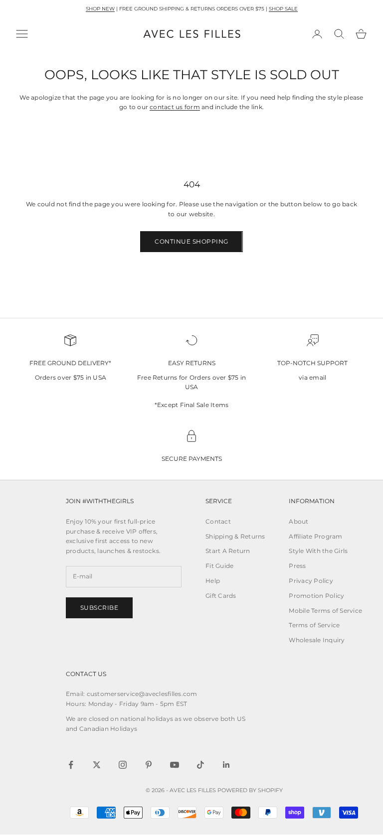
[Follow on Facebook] (71, 765)
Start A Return (227, 551)
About (298, 521)
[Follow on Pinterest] (149, 765)
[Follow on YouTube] (175, 765)
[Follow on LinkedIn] (226, 765)
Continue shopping (191, 241)
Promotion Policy (316, 595)
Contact (218, 521)
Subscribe (99, 607)
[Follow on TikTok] (200, 765)
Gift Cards (220, 595)
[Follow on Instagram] (123, 765)
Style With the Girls (318, 551)
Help (212, 580)
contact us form (175, 107)
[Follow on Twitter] (97, 765)
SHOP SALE (283, 8)
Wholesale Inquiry (317, 640)
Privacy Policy (311, 580)
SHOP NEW (100, 8)
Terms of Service (314, 625)
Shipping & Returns (235, 536)
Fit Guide (219, 565)
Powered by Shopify (250, 790)
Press (297, 565)
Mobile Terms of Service (325, 610)
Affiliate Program (315, 536)
